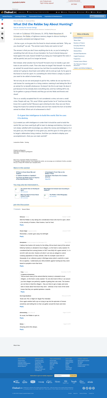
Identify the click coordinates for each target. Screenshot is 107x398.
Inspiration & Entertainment (53, 16)
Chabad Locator (81, 366)
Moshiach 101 (38, 364)
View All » (48, 179)
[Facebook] (84, 388)
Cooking (66, 382)
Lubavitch (41, 387)
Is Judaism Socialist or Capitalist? (26, 175)
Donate (94, 12)
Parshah (67, 366)
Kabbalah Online (39, 367)
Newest (24, 209)
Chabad (37, 387)
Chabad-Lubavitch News (83, 364)
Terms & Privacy (83, 393)
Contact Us (91, 393)
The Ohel (80, 363)
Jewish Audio (68, 369)
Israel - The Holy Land (40, 369)
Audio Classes (49, 382)
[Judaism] (9, 12)
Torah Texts (74, 382)
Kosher (67, 364)
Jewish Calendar (54, 362)
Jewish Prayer (68, 367)
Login (58, 12)
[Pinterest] (90, 388)
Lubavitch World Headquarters (67, 387)
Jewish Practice (7, 16)
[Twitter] (87, 388)
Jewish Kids (90, 382)
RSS (51, 369)
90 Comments (53, 196)
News (58, 382)
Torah (53, 388)
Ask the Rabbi (73, 12)
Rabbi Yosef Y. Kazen (43, 388)
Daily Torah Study (54, 363)
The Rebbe (80, 362)
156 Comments (24, 192)
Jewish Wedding (69, 362)
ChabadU (41, 382)
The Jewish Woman (39, 362)
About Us (75, 393)
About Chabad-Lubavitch (83, 360)
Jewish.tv (33, 382)
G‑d (34, 125)
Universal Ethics (30, 21)
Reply (22, 225)
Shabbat (67, 363)
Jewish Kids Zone (39, 366)
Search (51, 366)
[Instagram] (93, 388)
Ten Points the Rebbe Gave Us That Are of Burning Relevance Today (27, 178)
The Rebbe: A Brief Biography (58, 194)
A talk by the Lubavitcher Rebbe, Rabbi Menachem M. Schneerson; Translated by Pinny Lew (35, 29)
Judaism (57, 388)
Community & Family (35, 16)
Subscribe (52, 364)
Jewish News (38, 363)
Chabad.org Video (39, 360)
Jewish (62, 388)
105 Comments (24, 198)
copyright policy (36, 162)
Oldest (28, 209)
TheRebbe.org (38, 370)
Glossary (52, 367)
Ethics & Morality (18, 21)
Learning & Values (20, 16)
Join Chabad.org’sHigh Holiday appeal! (47, 2)
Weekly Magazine (22, 366)
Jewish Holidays (69, 360)
